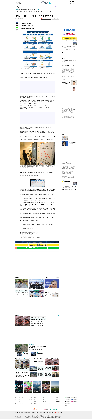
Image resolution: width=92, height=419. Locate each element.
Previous (15, 353)
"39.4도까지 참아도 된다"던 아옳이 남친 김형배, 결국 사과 (22, 373)
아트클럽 (30, 399)
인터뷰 (30, 401)
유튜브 (68, 399)
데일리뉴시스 (35, 403)
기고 (34, 399)
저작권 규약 (33, 412)
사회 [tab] (73, 40)
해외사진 (48, 397)
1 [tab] (55, 277)
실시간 (21, 6)
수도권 (42, 6)
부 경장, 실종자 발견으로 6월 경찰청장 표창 (26, 355)
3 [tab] (57, 277)
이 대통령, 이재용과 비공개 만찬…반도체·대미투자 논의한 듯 (48, 374)
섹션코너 (30, 403)
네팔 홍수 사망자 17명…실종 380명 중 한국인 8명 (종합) (40, 374)
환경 (47, 11)
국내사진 (44, 397)
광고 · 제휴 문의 (21, 412)
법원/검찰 (30, 11)
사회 (40, 6)
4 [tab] (58, 277)
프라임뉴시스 (71, 3)
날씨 (50, 11)
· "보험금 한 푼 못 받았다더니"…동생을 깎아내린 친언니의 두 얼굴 (69, 186)
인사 (30, 405)
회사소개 (16, 412)
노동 (44, 11)
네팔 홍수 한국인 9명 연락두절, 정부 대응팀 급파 (52, 288)
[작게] (57, 19)
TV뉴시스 (63, 6)
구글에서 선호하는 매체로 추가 (46, 18)
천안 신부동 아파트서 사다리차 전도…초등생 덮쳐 (22, 290)
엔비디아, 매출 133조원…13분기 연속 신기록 (40, 355)
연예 (53, 6)
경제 (28, 6)
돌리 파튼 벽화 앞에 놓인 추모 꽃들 (20, 296)
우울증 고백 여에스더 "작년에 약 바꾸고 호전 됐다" (48, 368)
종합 (24, 358)
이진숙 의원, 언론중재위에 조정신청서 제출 (22, 294)
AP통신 (57, 397)
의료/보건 (35, 11)
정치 (24, 6)
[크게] (58, 19)
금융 (31, 6)
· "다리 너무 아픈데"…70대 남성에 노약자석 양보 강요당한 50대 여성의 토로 (69, 191)
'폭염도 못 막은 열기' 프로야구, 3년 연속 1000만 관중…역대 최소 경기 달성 (22, 376)
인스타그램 (74, 401)
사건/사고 (25, 11)
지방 (45, 6)
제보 (71, 6)
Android (57, 403)
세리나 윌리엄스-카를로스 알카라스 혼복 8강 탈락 (22, 288)
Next (45, 353)
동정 (35, 405)
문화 (47, 6)
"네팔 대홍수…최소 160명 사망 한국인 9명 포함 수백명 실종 (37, 347)
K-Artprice (66, 3)
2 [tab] (56, 277)
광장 (58, 6)
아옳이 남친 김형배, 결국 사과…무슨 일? (37, 323)
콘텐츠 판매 (29, 412)
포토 (60, 6)
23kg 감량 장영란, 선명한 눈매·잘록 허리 (37, 325)
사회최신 (21, 11)
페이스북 (75, 399)
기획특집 (35, 401)
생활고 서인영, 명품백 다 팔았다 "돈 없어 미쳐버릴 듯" (22, 369)
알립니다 (61, 412)
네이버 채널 (68, 397)
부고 (32, 405)
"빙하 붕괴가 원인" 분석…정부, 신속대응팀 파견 (36, 349)
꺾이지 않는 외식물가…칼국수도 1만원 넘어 (48, 294)
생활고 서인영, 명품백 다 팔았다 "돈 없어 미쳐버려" (38, 317)
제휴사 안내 (25, 412)
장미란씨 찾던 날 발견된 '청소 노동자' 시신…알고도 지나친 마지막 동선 (40, 368)
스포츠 (50, 6)
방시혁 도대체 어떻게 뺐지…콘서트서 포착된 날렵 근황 (37, 362)
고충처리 (37, 412)
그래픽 (43, 399)
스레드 (68, 403)
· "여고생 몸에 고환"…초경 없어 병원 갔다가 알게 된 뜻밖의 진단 (69, 189)
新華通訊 (57, 399)
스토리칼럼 (35, 397)
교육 (41, 11)
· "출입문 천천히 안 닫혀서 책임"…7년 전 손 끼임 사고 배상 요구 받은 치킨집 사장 (69, 187)
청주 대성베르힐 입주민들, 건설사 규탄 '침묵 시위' (22, 292)
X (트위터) (68, 401)
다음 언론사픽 (74, 397)
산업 (33, 6)
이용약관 (44, 412)
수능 (53, 11)
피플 (63, 134)
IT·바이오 (36, 6)
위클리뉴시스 (75, 3)
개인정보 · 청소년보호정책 (49, 412)
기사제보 (41, 412)
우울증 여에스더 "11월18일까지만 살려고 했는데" (38, 321)
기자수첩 (64, 79)
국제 (26, 6)
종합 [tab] (76, 40)
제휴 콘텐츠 (68, 6)
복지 (39, 11)
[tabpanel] (52, 285)
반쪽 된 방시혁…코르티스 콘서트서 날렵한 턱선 (38, 319)
